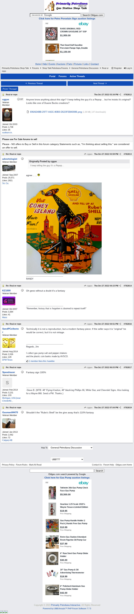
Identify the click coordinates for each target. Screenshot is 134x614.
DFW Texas (7, 360)
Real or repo (11, 94)
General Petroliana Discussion (85, 68)
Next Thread (99, 83)
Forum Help (108, 465)
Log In (129, 68)
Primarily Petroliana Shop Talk (15, 68)
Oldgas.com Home (124, 465)
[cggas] (7, 121)
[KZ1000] (8, 304)
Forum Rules (21, 465)
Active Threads (77, 76)
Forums (35, 68)
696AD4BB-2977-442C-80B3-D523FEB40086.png (56, 112)
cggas (89, 154)
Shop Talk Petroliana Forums (55, 68)
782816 (128, 324)
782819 (128, 407)
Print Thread (10, 89)
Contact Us (97, 465)
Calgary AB (7, 440)
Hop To (44, 448)
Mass (4, 317)
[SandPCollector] (8, 347)
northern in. (7, 132)
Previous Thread (35, 83)
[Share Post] (120, 95)
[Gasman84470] (8, 427)
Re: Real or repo (13, 154)
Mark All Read (35, 465)
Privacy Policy (8, 465)
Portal (52, 76)
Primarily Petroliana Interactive (65, 605)
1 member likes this (37, 361)
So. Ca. (5, 183)
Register (118, 68)
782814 (128, 286)
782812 (128, 94)
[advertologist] (8, 170)
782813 (128, 154)
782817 (128, 367)
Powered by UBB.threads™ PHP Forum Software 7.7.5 (67, 608)
